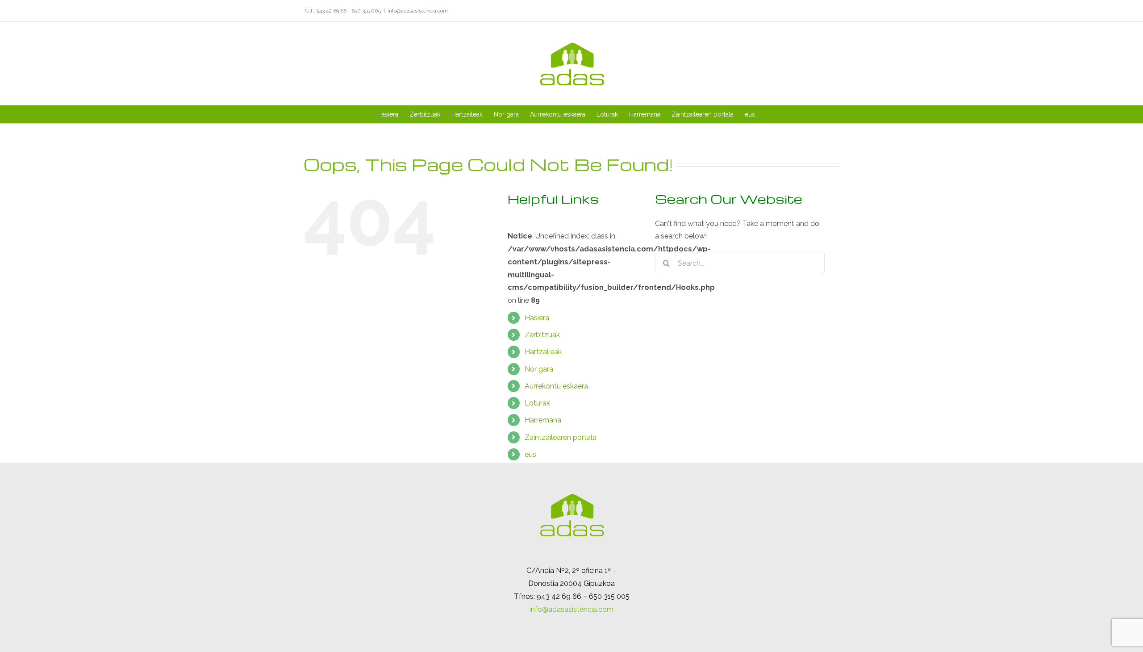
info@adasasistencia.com (418, 11)
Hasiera (537, 317)
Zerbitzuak (542, 334)
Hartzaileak (543, 351)
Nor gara (539, 369)
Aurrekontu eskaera (556, 386)
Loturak (537, 403)
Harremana (543, 420)
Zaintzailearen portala (561, 437)
